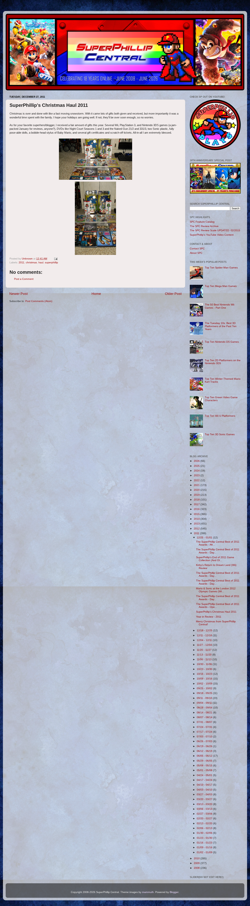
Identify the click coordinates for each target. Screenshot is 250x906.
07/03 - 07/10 (205, 736)
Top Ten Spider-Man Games (221, 267)
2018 (197, 499)
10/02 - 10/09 (205, 683)
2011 (21, 262)
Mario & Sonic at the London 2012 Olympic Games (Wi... (216, 590)
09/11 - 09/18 (205, 698)
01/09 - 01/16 (205, 847)
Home (96, 294)
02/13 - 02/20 (205, 823)
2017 (197, 504)
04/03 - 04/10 (205, 789)
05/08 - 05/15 (205, 765)
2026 (197, 461)
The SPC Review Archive (204, 226)
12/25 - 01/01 (205, 537)
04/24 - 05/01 (205, 775)
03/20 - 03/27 (205, 799)
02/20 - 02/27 (205, 818)
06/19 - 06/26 (205, 746)
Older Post (173, 294)
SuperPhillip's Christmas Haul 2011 (216, 611)
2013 (197, 523)
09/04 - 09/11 (205, 702)
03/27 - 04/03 (205, 794)
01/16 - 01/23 (205, 842)
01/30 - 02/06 (205, 833)
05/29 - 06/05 (205, 760)
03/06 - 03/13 (205, 809)
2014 (197, 519)
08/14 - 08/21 (205, 712)
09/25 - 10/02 (205, 688)
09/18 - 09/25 (205, 693)
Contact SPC (197, 248)
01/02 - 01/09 (205, 852)
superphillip (51, 262)
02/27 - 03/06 (205, 813)
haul (40, 262)
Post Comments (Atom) (38, 301)
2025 (197, 466)
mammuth (148, 892)
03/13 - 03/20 (205, 804)
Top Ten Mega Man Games (221, 286)
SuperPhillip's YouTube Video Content (212, 234)
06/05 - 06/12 (205, 755)
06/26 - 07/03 (205, 741)
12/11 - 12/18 (205, 635)
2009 (197, 863)
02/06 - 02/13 (205, 828)
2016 (197, 509)
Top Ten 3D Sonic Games (220, 434)
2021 (197, 485)
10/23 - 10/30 (205, 669)
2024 (197, 470)
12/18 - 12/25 (205, 630)
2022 (197, 480)
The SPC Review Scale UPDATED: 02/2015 (215, 230)
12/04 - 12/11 (205, 640)
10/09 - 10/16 (205, 678)
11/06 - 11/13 (204, 659)
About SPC (196, 253)
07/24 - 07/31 (205, 727)
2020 (197, 490)
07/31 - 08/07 (205, 722)
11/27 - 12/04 (205, 645)
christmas (31, 262)
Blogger (174, 892)
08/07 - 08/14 (205, 717)
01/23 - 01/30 (205, 838)
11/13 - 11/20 (204, 654)
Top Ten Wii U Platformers (220, 416)
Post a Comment (23, 279)
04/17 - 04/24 (205, 780)
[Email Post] (55, 258)
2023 (197, 475)
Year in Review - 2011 (208, 616)
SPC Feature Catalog (202, 221)
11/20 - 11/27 (204, 650)
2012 (197, 528)
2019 (197, 494)
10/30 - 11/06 (205, 664)
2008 (197, 868)
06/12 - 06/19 (205, 751)
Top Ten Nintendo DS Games (222, 341)
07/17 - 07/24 (205, 731)
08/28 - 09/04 (205, 707)
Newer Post (18, 294)
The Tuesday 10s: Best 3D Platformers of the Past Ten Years (220, 326)
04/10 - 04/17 (205, 784)
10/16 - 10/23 (205, 674)
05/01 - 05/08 (205, 770)
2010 (197, 858)
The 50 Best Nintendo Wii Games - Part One (219, 306)
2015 (197, 514)
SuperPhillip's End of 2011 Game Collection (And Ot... (215, 559)
